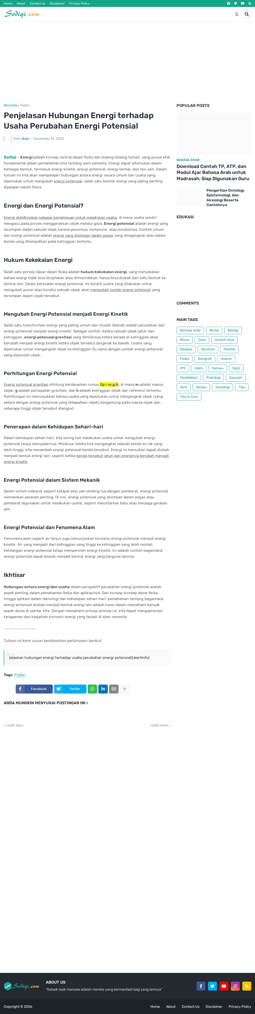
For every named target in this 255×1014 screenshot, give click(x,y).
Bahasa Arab (190, 330)
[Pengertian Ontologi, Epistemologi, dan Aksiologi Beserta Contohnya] (190, 196)
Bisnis (184, 340)
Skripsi (201, 387)
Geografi (205, 359)
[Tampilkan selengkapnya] (124, 689)
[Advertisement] (127, 62)
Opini (236, 368)
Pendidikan (188, 378)
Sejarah (235, 378)
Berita (214, 330)
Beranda (10, 105)
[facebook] (228, 3)
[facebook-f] (200, 986)
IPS (183, 368)
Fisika (24, 105)
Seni (183, 387)
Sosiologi (222, 387)
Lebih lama (159, 725)
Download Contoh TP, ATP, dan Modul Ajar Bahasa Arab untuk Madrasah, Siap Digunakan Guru (213, 172)
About (21, 3)
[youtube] (243, 3)
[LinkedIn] (103, 689)
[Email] (114, 689)
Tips (242, 387)
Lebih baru (14, 725)
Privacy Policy (79, 3)
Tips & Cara (189, 396)
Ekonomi (208, 349)
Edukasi (186, 349)
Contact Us (37, 3)
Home (8, 3)
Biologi (233, 330)
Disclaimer (57, 3)
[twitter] (235, 3)
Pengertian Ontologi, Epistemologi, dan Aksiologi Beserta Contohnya (225, 197)
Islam (198, 368)
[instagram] (235, 986)
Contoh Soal (224, 340)
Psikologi (213, 378)
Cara (202, 340)
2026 (28, 1007)
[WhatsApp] (92, 689)
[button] (236, 14)
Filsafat (229, 349)
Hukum (226, 359)
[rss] (250, 3)
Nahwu (217, 368)
